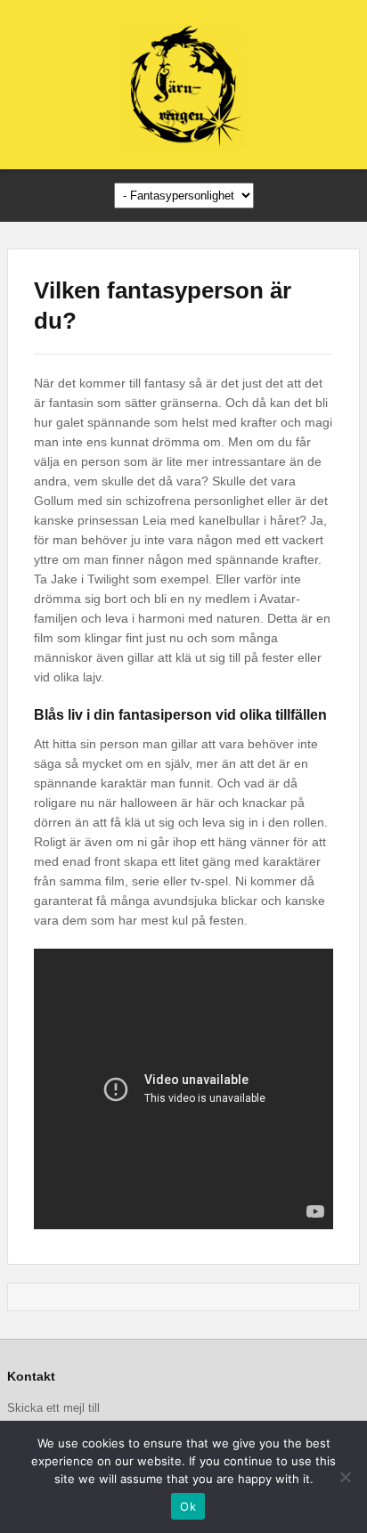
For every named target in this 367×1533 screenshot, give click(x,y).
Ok (188, 1506)
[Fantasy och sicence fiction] (183, 84)
